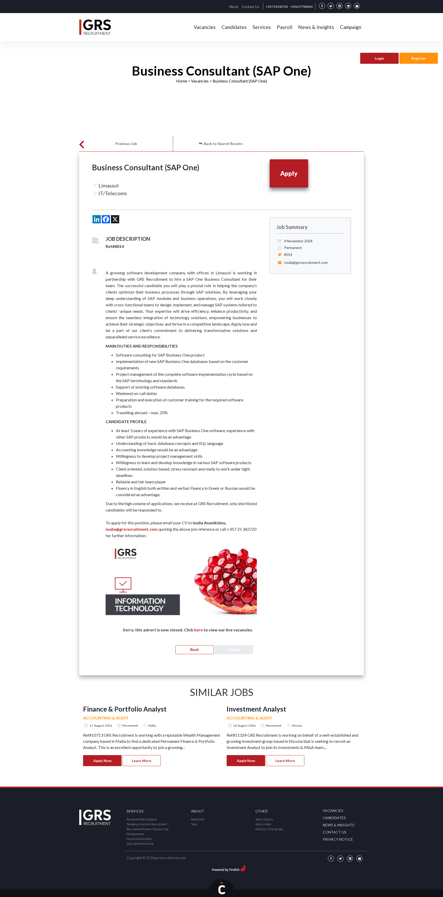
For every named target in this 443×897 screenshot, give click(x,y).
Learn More (141, 760)
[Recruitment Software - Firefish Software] (229, 867)
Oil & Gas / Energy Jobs (269, 829)
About (233, 6)
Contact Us (250, 6)
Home (181, 80)
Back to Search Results (223, 143)
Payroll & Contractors (139, 838)
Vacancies (205, 27)
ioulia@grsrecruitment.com (132, 529)
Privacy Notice (338, 839)
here (198, 629)
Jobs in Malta (263, 824)
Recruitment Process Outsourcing (147, 829)
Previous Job (126, 143)
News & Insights (316, 27)
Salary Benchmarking (140, 843)
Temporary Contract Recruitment (147, 824)
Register (418, 58)
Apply (289, 173)
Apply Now (102, 760)
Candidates (234, 27)
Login (379, 58)
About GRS (197, 819)
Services (262, 27)
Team (194, 824)
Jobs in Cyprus (264, 819)
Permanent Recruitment (141, 819)
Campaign (350, 27)
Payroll (284, 27)
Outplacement (135, 834)
